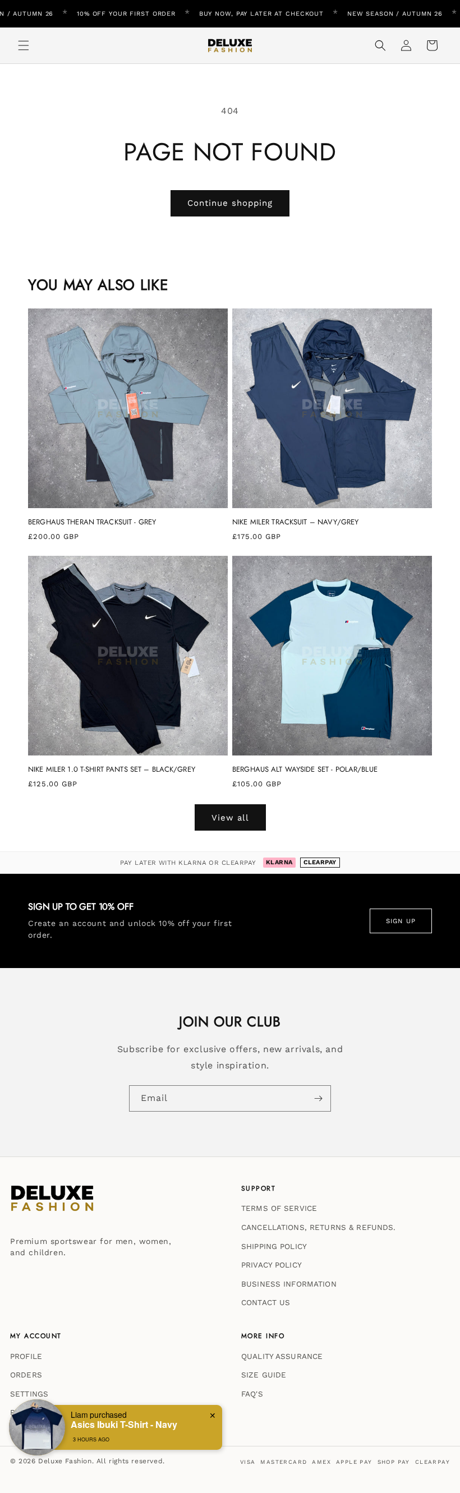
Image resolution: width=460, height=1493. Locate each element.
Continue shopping (230, 203)
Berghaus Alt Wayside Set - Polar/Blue (305, 770)
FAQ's (252, 1393)
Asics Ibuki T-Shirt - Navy (124, 1424)
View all (230, 818)
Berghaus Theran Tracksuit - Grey (92, 522)
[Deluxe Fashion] (52, 1203)
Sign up (401, 921)
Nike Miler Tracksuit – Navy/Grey (295, 522)
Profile (26, 1356)
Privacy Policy (271, 1264)
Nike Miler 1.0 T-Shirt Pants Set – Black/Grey (111, 770)
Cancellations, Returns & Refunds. (318, 1227)
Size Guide (263, 1374)
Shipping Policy (274, 1246)
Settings (29, 1393)
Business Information (289, 1283)
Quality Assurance (282, 1356)
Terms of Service (279, 1208)
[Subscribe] (318, 1098)
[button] (23, 45)
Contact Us (265, 1302)
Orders (26, 1374)
